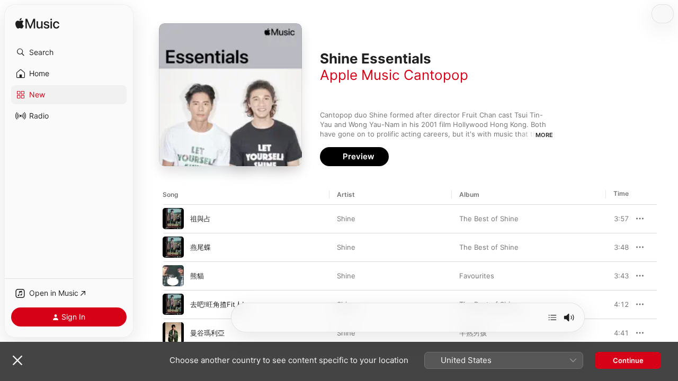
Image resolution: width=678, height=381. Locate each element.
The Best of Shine (489, 218)
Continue (628, 360)
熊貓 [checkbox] (197, 275)
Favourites (476, 275)
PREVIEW (617, 218)
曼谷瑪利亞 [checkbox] (207, 333)
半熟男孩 (473, 333)
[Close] (17, 360)
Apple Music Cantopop (394, 75)
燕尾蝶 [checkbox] (200, 247)
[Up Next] (552, 317)
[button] (69, 52)
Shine (346, 218)
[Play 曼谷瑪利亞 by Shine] (173, 332)
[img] (37, 24)
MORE (544, 135)
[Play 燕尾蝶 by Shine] (173, 247)
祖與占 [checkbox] (200, 218)
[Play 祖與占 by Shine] (173, 218)
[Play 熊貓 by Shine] (173, 275)
